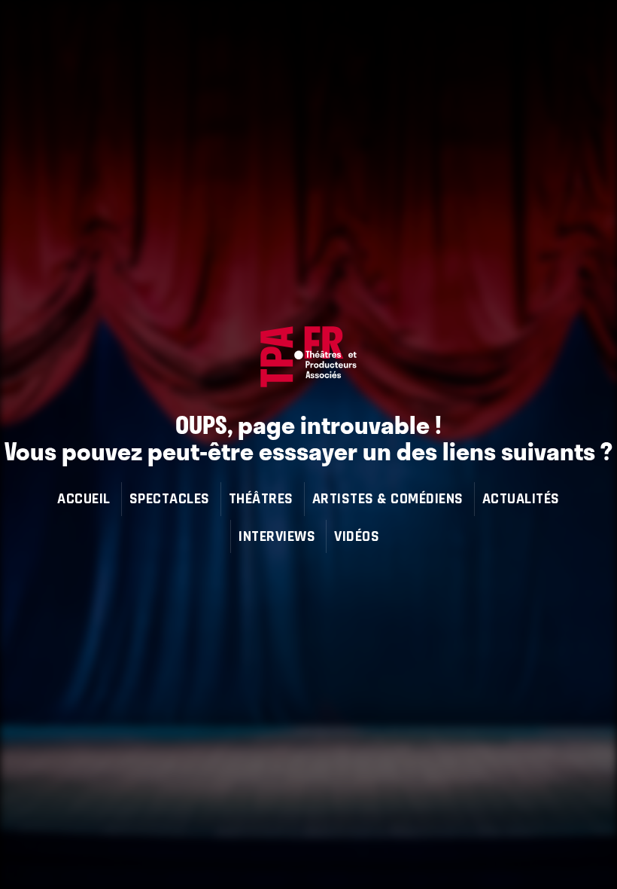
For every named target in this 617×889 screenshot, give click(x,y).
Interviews (277, 536)
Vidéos (356, 536)
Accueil (84, 498)
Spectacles (169, 498)
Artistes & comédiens (388, 498)
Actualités (521, 498)
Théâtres (261, 498)
